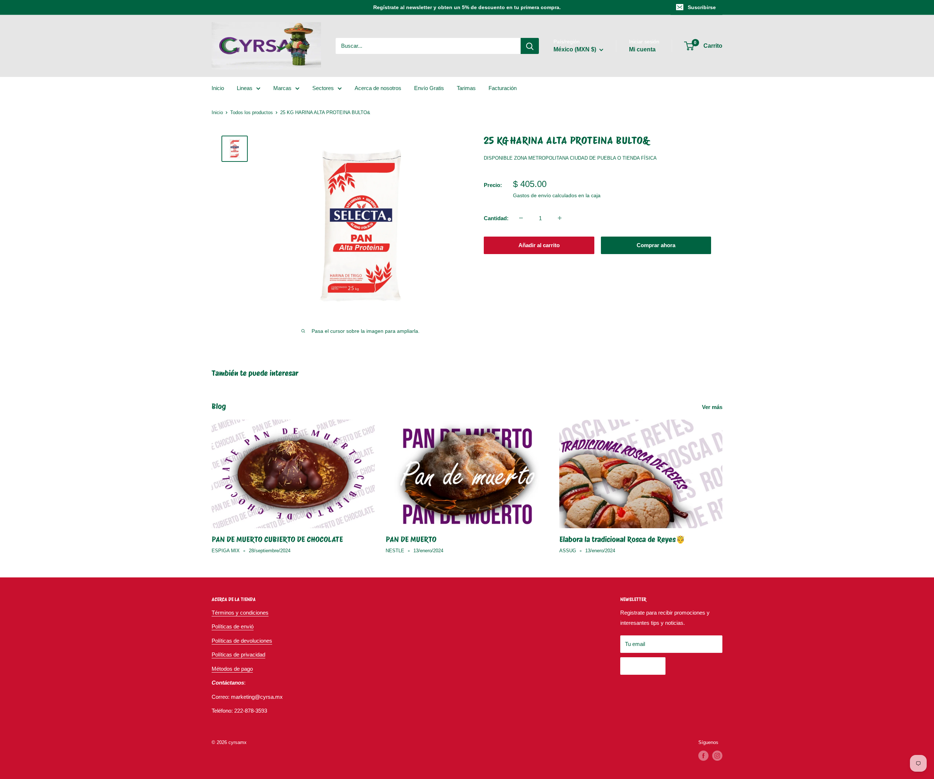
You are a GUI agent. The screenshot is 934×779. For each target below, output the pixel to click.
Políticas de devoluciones (242, 641)
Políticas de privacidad (238, 654)
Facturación (503, 88)
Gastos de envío (532, 195)
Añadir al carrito (539, 245)
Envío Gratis (429, 88)
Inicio (218, 88)
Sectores (323, 88)
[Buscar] (530, 46)
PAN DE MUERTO (411, 539)
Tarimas (466, 88)
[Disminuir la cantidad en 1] (521, 218)
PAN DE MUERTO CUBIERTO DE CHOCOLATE (277, 539)
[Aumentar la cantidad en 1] (559, 218)
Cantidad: (496, 218)
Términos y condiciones (240, 612)
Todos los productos (251, 112)
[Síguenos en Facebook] (703, 756)
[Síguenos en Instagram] (717, 756)
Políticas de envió (233, 626)
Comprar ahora (656, 245)
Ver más (713, 407)
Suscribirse (702, 7)
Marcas (282, 88)
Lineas (244, 88)
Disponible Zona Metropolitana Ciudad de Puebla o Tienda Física (570, 158)
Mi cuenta (642, 49)
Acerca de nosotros (378, 88)
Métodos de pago (232, 669)
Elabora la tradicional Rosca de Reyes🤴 (622, 539)
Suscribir (643, 666)
